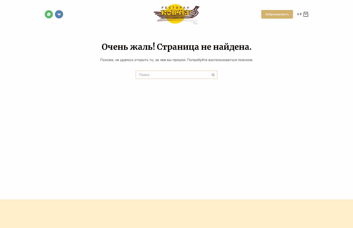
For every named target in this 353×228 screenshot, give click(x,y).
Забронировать (277, 14)
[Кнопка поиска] (213, 75)
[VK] (59, 14)
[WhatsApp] (49, 14)
